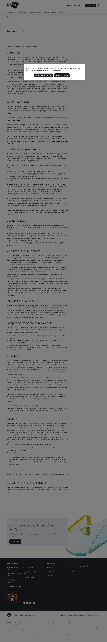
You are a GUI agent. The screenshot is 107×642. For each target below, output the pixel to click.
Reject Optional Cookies (43, 75)
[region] (54, 72)
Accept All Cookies (62, 75)
